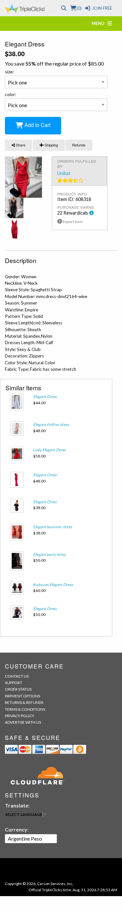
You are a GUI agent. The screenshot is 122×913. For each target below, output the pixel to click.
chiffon (51, 424)
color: (10, 94)
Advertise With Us (23, 722)
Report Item (72, 221)
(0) (78, 8)
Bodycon (53, 584)
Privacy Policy (19, 715)
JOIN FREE (102, 8)
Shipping (51, 144)
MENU (99, 23)
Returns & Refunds (24, 702)
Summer (52, 526)
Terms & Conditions (25, 709)
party (49, 554)
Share (20, 144)
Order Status (18, 689)
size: (9, 71)
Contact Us (17, 676)
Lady (49, 449)
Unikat (64, 173)
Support (13, 682)
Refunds (79, 144)
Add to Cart (36, 125)
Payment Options (22, 696)
